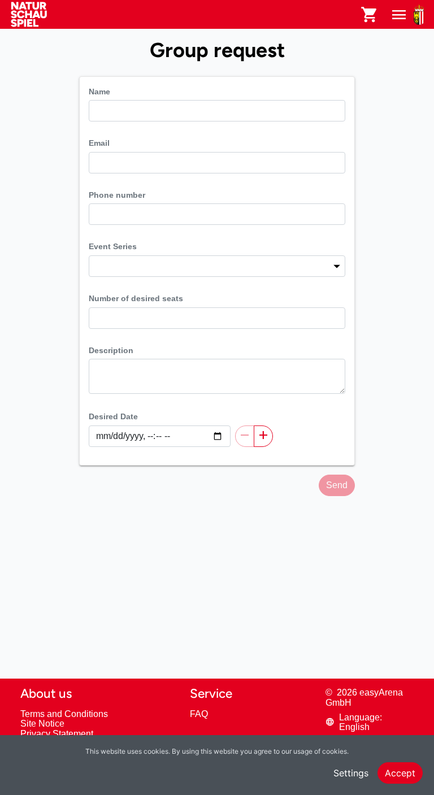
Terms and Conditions (64, 714)
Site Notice (42, 723)
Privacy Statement (56, 733)
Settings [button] (350, 773)
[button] (370, 722)
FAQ (199, 714)
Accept (400, 773)
